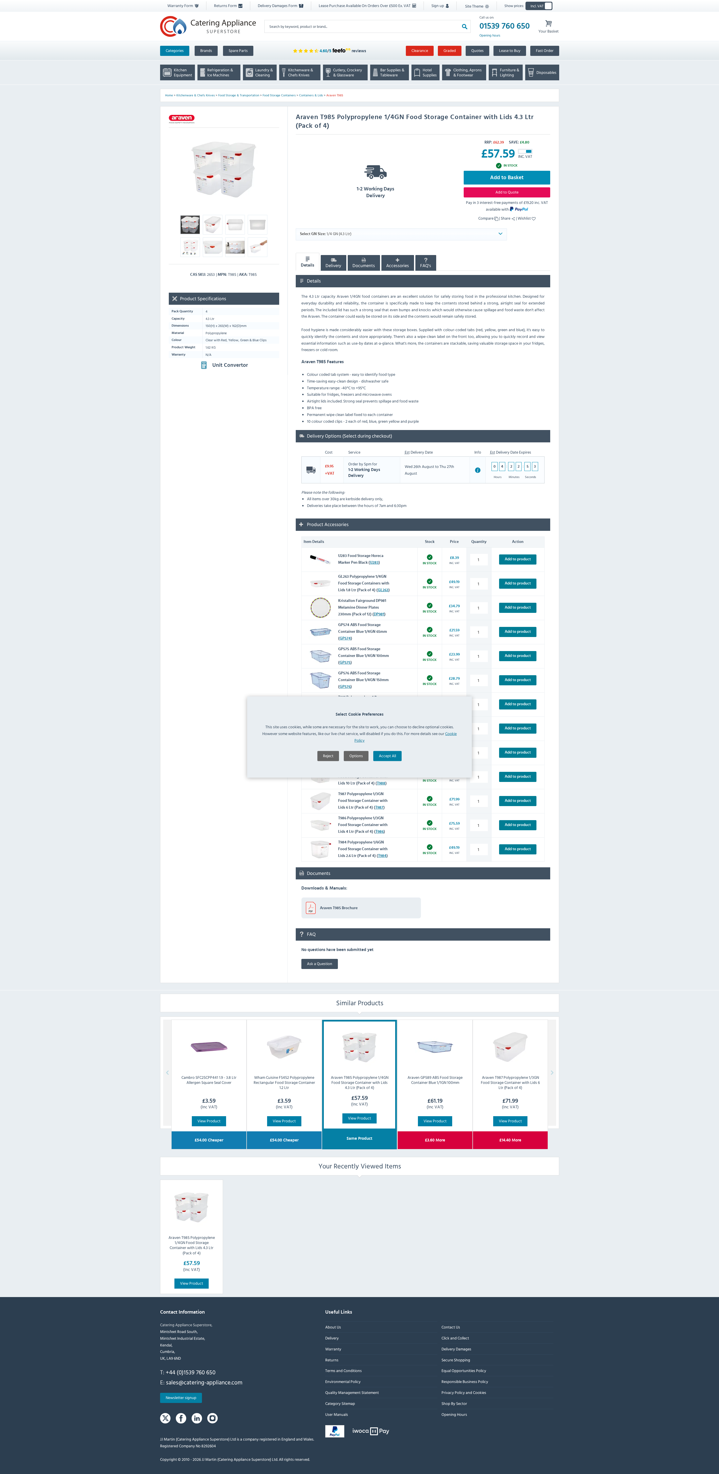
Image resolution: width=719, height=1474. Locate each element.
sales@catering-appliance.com (204, 1382)
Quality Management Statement (352, 1392)
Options (356, 756)
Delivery (333, 265)
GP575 (345, 663)
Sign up (438, 5)
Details (307, 265)
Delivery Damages (456, 1349)
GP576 (345, 687)
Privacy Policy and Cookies (463, 1392)
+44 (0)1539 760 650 (190, 1372)
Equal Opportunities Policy (463, 1371)
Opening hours (489, 35)
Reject (328, 756)
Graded (449, 50)
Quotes (477, 50)
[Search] (465, 26)
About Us (333, 1327)
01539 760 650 (504, 26)
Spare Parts (238, 50)
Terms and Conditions (343, 1371)
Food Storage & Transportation (238, 95)
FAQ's (425, 265)
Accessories (397, 265)
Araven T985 (334, 95)
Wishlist (525, 218)
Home (169, 95)
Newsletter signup (181, 1398)
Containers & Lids (311, 95)
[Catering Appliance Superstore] (208, 26)
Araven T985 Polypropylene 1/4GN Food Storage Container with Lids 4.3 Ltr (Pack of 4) (191, 1245)
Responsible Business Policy (464, 1382)
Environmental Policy (343, 1382)
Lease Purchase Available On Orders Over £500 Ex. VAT (365, 5)
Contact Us (450, 1327)
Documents (363, 265)
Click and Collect (455, 1338)
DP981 (379, 614)
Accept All (387, 756)
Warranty (333, 1349)
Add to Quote (506, 192)
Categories (175, 50)
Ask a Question (319, 963)
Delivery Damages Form (278, 5)
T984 (382, 856)
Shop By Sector (454, 1403)
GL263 (383, 590)
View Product (208, 1120)
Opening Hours (454, 1414)
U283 (374, 563)
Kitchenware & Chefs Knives (195, 95)
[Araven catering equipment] (182, 119)
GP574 (345, 638)
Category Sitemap (340, 1403)
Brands (206, 50)
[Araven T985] (224, 169)
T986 (380, 832)
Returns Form (226, 5)
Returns (331, 1360)
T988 (381, 783)
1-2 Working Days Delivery (375, 192)
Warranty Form (180, 5)
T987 (379, 807)
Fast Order (545, 50)
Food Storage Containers (279, 95)
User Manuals (336, 1414)
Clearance (419, 50)
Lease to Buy (509, 50)
